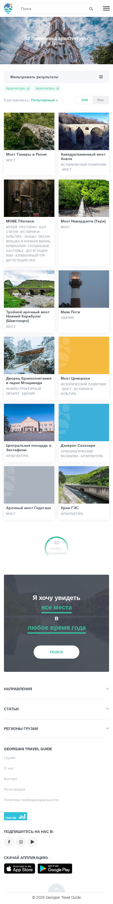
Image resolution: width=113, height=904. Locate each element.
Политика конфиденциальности (31, 799)
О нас (9, 768)
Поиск (56, 652)
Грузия (10, 757)
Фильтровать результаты (34, 76)
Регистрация (14, 789)
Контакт (10, 778)
